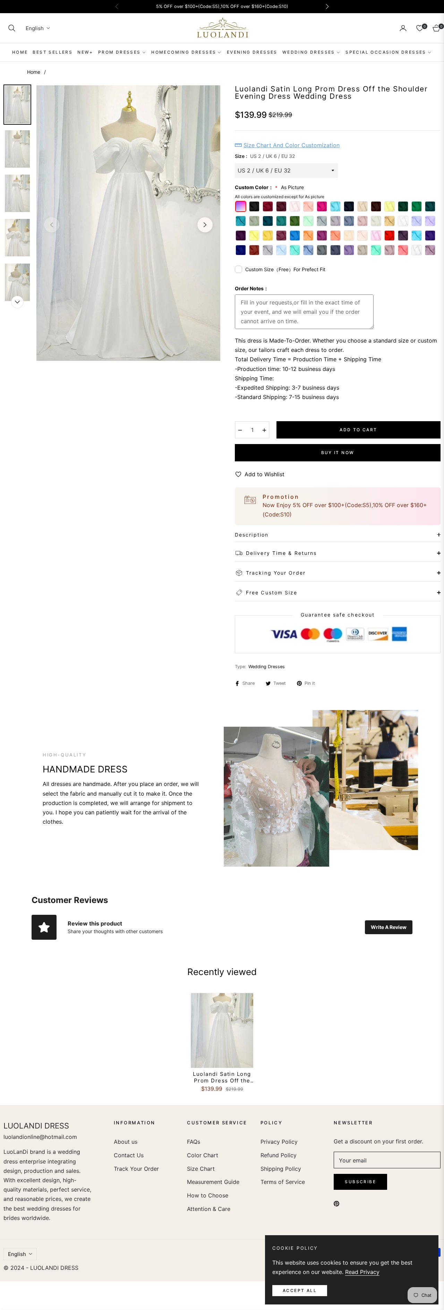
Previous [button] (51, 224)
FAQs (193, 1141)
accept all (300, 1290)
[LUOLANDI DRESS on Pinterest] (336, 1203)
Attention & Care (208, 1208)
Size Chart (201, 1168)
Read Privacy (362, 1271)
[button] (11, 28)
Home (33, 72)
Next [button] (205, 224)
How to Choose (207, 1195)
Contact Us (129, 1155)
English (35, 28)
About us (125, 1141)
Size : (265, 156)
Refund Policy (279, 1155)
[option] (128, 223)
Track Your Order (136, 1168)
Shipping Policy (281, 1168)
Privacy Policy (279, 1141)
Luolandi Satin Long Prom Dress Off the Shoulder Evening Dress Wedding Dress (222, 1077)
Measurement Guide (213, 1181)
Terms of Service (283, 1181)
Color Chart (202, 1155)
